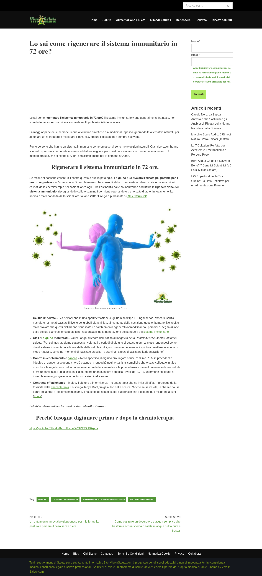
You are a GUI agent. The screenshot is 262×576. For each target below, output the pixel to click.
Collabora (194, 553)
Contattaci (107, 553)
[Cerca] (229, 5)
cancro (72, 358)
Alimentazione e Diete (130, 20)
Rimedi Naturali (160, 20)
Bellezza (201, 20)
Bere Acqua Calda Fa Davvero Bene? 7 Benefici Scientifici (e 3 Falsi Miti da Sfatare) (211, 165)
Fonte (37, 396)
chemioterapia (60, 387)
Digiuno (42, 499)
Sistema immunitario (142, 499)
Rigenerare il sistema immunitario (104, 499)
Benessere (183, 20)
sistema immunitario (156, 331)
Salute (106, 20)
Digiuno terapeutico (65, 499)
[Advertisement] (105, 90)
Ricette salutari (222, 20)
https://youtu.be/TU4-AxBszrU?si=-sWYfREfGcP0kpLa (63, 428)
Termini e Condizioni (131, 553)
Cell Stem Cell (137, 196)
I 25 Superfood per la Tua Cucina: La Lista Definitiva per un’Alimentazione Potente (210, 181)
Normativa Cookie (159, 553)
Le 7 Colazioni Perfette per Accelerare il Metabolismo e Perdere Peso (208, 150)
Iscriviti (199, 94)
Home (93, 20)
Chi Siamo (90, 553)
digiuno (48, 338)
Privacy (179, 553)
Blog (76, 553)
